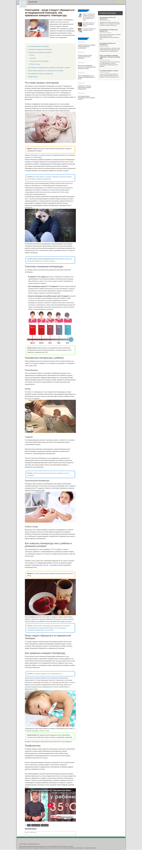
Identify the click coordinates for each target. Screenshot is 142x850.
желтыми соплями (65, 177)
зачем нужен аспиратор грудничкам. (39, 179)
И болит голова (35, 64)
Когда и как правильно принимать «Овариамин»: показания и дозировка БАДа (110, 57)
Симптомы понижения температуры (40, 49)
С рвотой (33, 58)
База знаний (33, 2)
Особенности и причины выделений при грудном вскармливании (84, 87)
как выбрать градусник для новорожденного (47, 673)
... (117, 25)
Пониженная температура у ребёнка (40, 52)
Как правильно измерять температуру (40, 73)
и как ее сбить (48, 630)
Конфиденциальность (34, 844)
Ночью (32, 55)
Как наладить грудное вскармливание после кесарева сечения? (86, 98)
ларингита (68, 259)
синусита (45, 261)
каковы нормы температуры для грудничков (47, 625)
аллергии (52, 261)
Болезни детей (36, 825)
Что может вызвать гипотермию (38, 46)
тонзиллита (31, 261)
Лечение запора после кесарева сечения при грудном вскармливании (86, 47)
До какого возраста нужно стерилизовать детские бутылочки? (85, 57)
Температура (44, 825)
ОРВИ (57, 259)
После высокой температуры (39, 61)
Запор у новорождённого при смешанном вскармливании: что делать (86, 77)
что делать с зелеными (51, 177)
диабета (61, 259)
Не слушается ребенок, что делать (109, 70)
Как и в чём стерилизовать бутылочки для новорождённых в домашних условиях (87, 67)
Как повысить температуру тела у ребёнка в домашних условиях (49, 67)
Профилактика (33, 76)
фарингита (38, 261)
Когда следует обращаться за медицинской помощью (45, 70)
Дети (29, 825)
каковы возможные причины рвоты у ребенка (48, 473)
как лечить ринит (38, 177)
